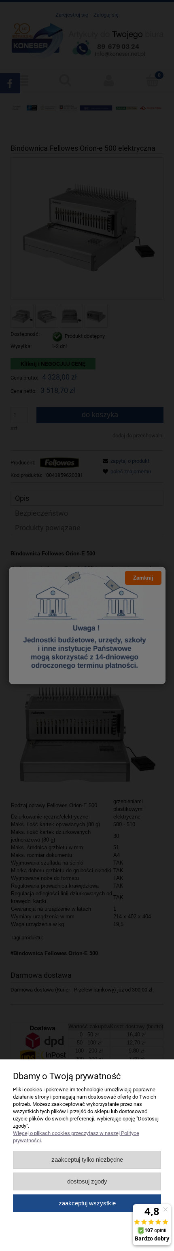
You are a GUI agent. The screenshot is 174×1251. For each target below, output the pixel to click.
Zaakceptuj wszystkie (87, 1203)
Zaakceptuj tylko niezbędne (87, 1159)
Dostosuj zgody (87, 1181)
